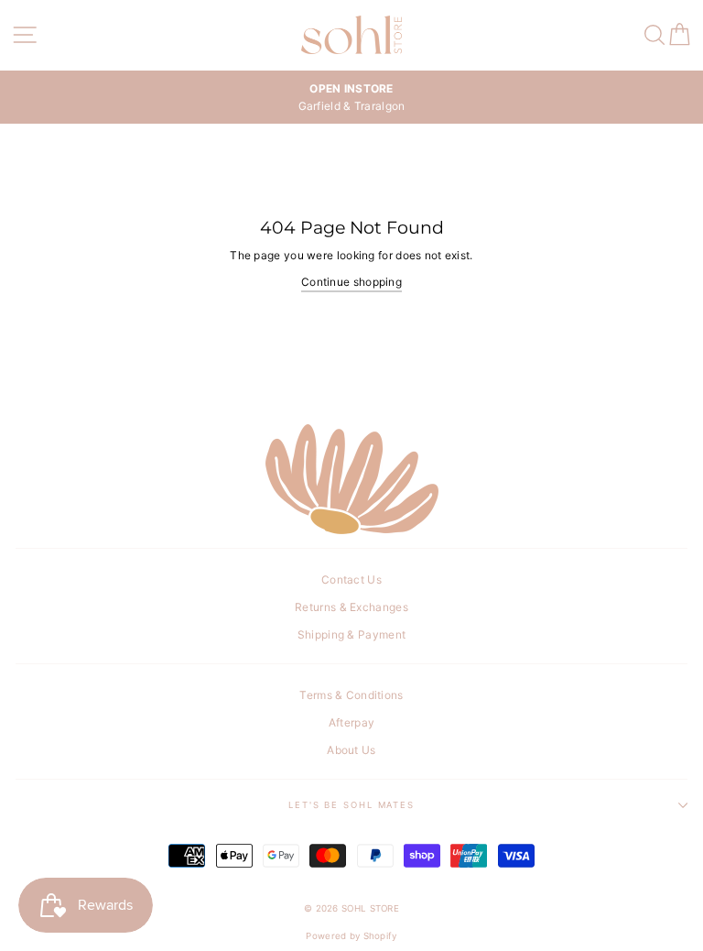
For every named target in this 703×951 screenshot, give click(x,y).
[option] (351, 97)
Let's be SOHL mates (351, 805)
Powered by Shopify (351, 936)
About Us (351, 750)
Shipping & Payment (351, 634)
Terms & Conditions (351, 695)
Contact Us (351, 579)
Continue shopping (351, 282)
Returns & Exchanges (351, 607)
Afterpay (351, 722)
